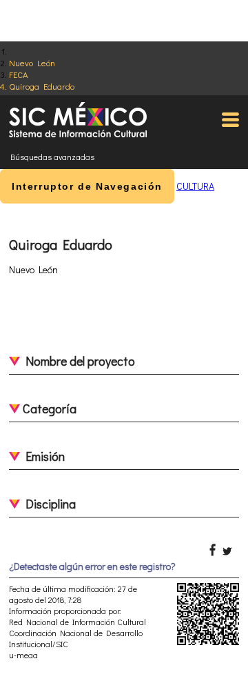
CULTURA (195, 186)
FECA (18, 74)
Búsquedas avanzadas (52, 156)
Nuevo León (32, 62)
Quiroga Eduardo (41, 86)
